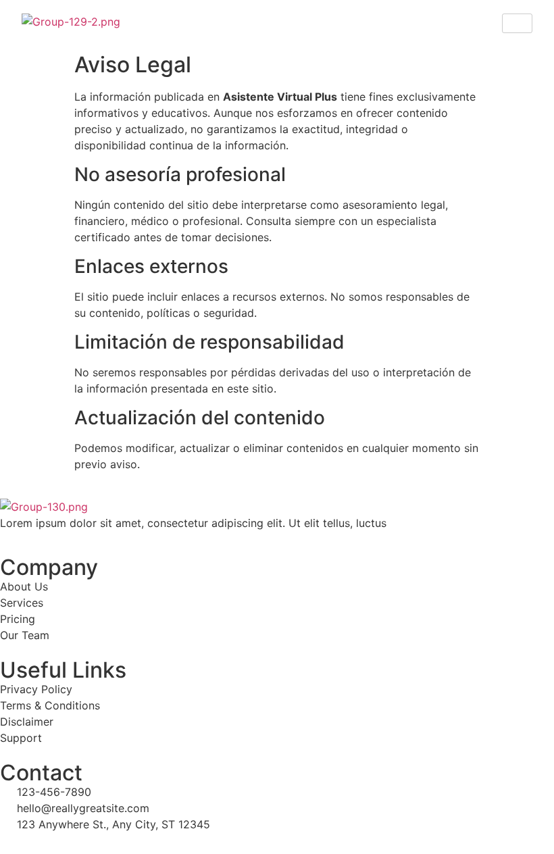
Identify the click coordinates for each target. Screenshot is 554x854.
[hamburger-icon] (517, 23)
